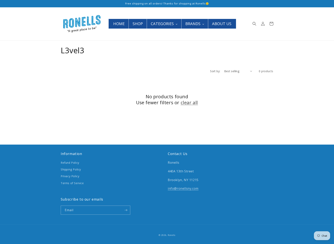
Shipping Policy (71, 169)
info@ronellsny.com (183, 188)
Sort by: (215, 71)
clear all (189, 102)
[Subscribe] (126, 210)
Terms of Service (72, 183)
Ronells (171, 235)
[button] (254, 23)
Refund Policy (70, 162)
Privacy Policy (70, 176)
